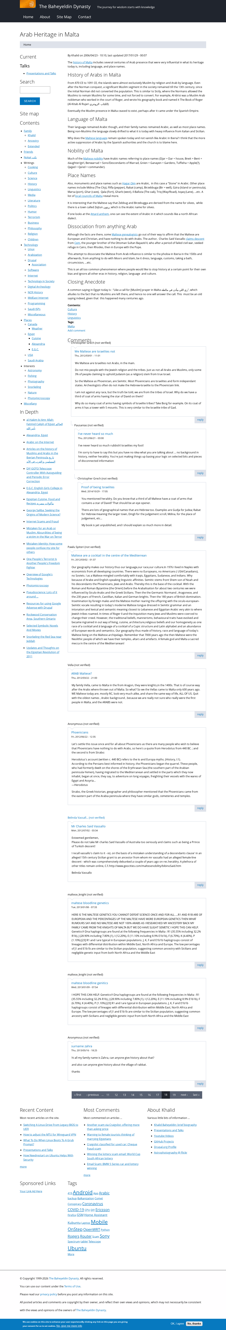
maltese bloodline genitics (89, 983)
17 (157, 1095)
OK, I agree (177, 1323)
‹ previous (93, 1095)
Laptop (85, 1223)
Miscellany (30, 403)
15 (140, 1095)
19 (174, 1095)
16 (149, 1095)
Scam (95, 1236)
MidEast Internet (38, 298)
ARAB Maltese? (81, 673)
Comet (99, 1198)
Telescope (95, 1241)
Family (28, 131)
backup (72, 1198)
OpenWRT (91, 1229)
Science (32, 178)
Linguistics (74, 318)
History (72, 313)
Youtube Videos (164, 1136)
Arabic (104, 1192)
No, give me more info (69, 1326)
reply (200, 419)
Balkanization (85, 1198)
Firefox (72, 1215)
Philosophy (35, 228)
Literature (34, 200)
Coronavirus (92, 1203)
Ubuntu (77, 1248)
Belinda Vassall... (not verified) (86, 817)
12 (116, 1095)
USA (30, 355)
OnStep (75, 1229)
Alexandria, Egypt (37, 435)
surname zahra (81, 1046)
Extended (34, 146)
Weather (37, 328)
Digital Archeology (39, 287)
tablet (84, 1241)
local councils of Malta (89, 196)
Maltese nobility (93, 158)
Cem (77, 243)
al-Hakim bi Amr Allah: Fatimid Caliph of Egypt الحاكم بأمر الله (44, 424)
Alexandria (38, 344)
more (23, 1166)
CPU (87, 1210)
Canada (32, 324)
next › (184, 1095)
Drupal (32, 260)
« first (77, 1095)
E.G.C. (35, 349)
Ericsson (102, 1209)
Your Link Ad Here (31, 1191)
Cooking (33, 167)
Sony (105, 1236)
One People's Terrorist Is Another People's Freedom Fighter (43, 563)
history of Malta (82, 62)
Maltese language (96, 138)
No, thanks (194, 1323)
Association (39, 264)
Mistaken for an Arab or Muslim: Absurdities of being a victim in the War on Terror (44, 532)
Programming (36, 303)
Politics (32, 206)
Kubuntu (74, 1222)
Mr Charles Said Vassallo (88, 826)
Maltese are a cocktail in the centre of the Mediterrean (109, 555)
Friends (28, 152)
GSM (80, 1215)
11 (107, 1095)
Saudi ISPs (34, 309)
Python (105, 1230)
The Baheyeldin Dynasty (64, 1278)
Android (83, 1192)
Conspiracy (75, 1204)
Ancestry (33, 141)
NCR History (35, 292)
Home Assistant (95, 1215)
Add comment (76, 330)
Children (33, 239)
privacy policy (48, 1294)
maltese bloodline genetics (90, 903)
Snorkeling (34, 387)
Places (28, 320)
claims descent (195, 239)
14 (132, 1095)
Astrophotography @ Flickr (170, 1152)
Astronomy (35, 370)
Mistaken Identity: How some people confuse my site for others (44, 548)
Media (31, 195)
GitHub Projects (164, 1141)
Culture (72, 309)
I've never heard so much (95, 434)
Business (33, 223)
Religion (33, 234)
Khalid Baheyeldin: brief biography (175, 1125)
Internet (33, 275)
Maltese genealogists (125, 234)
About (45, 16)
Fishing (32, 376)
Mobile (99, 1221)
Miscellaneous (36, 314)
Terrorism (34, 217)
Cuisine (36, 338)
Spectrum (74, 1241)
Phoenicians (79, 732)
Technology (31, 245)
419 (70, 1193)
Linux (31, 249)
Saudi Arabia (36, 360)
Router (86, 1236)
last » (196, 1095)
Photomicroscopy (39, 398)
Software (33, 270)
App (95, 1193)
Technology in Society (41, 281)
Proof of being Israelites (97, 487)
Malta (71, 326)
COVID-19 (76, 1209)
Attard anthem (99, 214)
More (71, 1254)
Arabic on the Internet (40, 442)
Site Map (64, 16)
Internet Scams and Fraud (42, 521)
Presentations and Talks (41, 73)
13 (124, 1095)
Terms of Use (72, 1286)
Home (28, 16)
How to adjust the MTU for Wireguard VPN (49, 1134)
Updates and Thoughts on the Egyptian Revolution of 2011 (42, 652)
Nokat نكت (30, 157)
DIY (93, 1210)
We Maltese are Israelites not (95, 351)
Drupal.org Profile (165, 1147)
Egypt (31, 334)
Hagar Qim (129, 183)
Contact (84, 16)
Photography (36, 381)
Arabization (35, 255)
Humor (32, 211)
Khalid (32, 135)
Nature (32, 392)
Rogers (73, 1236)
